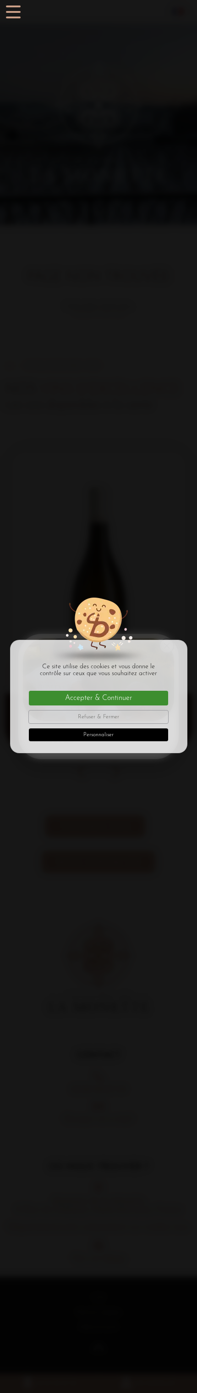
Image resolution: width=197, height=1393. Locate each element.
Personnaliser (98, 735)
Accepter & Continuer (98, 698)
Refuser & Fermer (98, 717)
